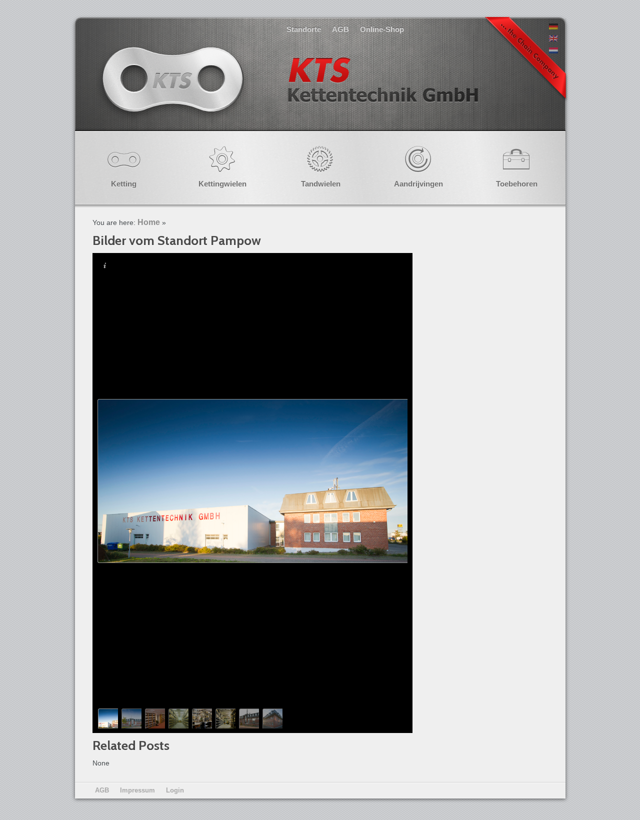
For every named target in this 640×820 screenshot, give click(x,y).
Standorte (303, 29)
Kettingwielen (222, 184)
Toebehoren (517, 184)
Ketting (123, 184)
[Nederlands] (553, 51)
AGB (340, 29)
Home (149, 222)
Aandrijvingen (418, 184)
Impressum (137, 790)
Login (175, 790)
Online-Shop (382, 29)
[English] (553, 39)
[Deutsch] (553, 27)
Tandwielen (320, 184)
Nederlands (289, 90)
